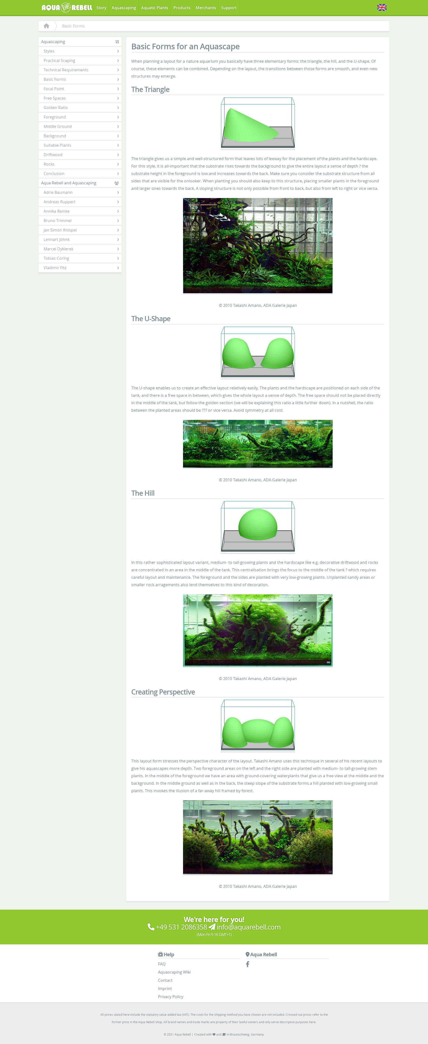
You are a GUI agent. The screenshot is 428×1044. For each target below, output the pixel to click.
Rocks (49, 164)
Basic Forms (55, 79)
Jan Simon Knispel (60, 230)
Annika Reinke (57, 211)
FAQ (161, 964)
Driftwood (53, 154)
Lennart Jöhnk (57, 239)
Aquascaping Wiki (174, 972)
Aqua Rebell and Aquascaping (68, 183)
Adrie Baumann (58, 192)
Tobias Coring (56, 258)
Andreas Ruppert (60, 201)
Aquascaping (124, 7)
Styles (49, 51)
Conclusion (54, 173)
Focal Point (54, 88)
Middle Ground (58, 126)
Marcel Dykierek (58, 249)
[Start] (46, 26)
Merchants (206, 7)
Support (229, 7)
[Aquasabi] (68, 7)
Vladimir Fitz (55, 267)
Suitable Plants (57, 145)
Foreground (55, 117)
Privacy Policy (170, 996)
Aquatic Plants (154, 7)
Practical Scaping (59, 60)
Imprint (165, 988)
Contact (165, 980)
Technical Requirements (66, 70)
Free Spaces (55, 98)
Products (181, 7)
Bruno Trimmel (58, 220)
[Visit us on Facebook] (250, 965)
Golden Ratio (56, 107)
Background (55, 136)
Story (101, 7)
